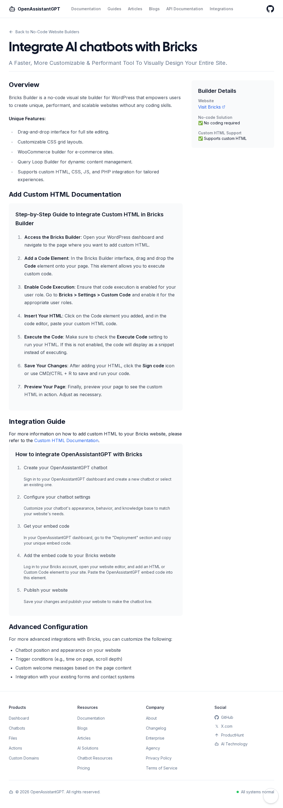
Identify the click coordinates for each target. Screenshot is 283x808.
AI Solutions (87, 748)
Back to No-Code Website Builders (47, 31)
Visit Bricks (209, 107)
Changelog (156, 728)
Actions (15, 748)
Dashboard (19, 718)
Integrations (221, 8)
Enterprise (155, 738)
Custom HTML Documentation (66, 440)
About (151, 718)
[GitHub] (270, 9)
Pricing (83, 768)
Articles (135, 8)
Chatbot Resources (94, 758)
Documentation (86, 8)
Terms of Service (161, 768)
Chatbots (17, 728)
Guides (114, 8)
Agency (153, 748)
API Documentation (184, 8)
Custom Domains (24, 758)
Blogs (154, 8)
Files (13, 738)
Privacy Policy (159, 758)
